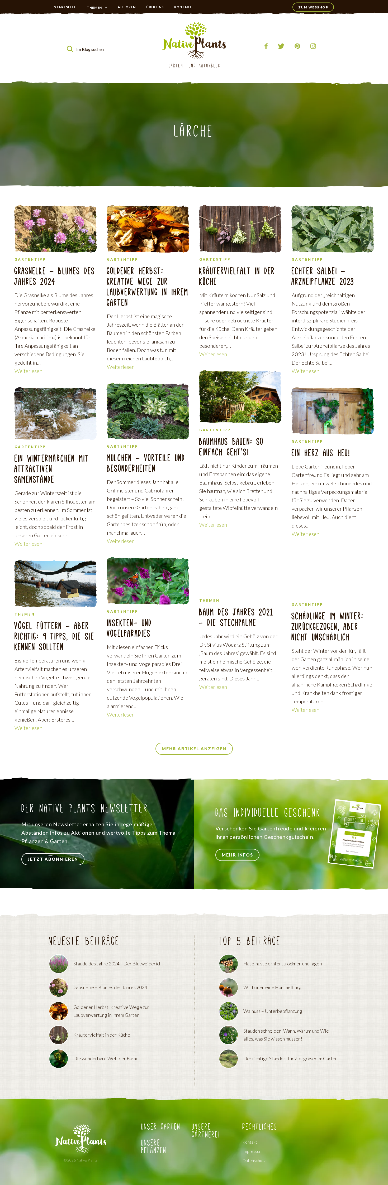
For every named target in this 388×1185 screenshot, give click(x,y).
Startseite (65, 7)
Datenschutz (254, 1161)
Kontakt (183, 7)
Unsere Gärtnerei (206, 1131)
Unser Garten (98, 18)
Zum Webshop (313, 7)
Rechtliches (259, 1127)
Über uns (155, 7)
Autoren (126, 7)
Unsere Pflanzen (154, 1147)
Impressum (252, 1151)
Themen (94, 7)
